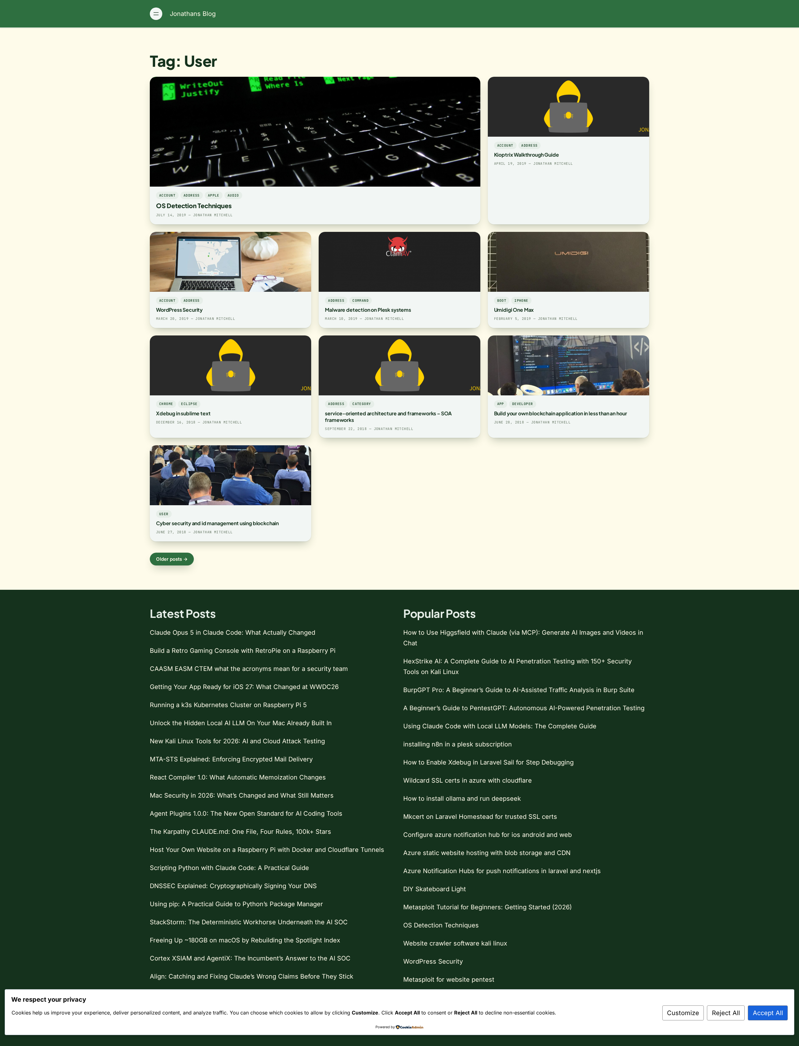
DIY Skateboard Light (434, 889)
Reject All (726, 1013)
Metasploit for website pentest (448, 979)
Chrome (166, 404)
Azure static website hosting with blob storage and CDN (487, 853)
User (164, 514)
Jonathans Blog (193, 13)
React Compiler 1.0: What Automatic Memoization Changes (238, 777)
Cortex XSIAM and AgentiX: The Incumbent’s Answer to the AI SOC (250, 958)
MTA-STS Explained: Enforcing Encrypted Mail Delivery (231, 759)
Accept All (768, 1013)
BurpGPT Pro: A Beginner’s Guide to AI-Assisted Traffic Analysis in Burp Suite (519, 690)
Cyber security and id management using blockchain (217, 523)
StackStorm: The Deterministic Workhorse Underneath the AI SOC (249, 922)
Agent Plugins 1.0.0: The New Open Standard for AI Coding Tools (246, 813)
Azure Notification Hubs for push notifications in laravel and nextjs (502, 871)
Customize (683, 1013)
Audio (233, 195)
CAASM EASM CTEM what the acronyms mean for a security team (249, 668)
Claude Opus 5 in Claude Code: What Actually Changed (232, 632)
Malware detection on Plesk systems (368, 309)
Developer (522, 404)
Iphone (521, 300)
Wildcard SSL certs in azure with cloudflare (467, 780)
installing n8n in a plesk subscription (457, 744)
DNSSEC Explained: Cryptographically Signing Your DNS (233, 886)
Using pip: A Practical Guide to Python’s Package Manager (236, 904)
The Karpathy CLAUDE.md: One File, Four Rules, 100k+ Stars (240, 831)
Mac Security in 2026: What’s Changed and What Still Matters (242, 795)
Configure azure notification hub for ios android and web (487, 834)
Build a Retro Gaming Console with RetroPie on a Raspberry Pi (243, 650)
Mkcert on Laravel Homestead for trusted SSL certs (480, 816)
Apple (213, 195)
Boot (502, 300)
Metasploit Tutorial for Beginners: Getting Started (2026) (487, 907)
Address (192, 195)
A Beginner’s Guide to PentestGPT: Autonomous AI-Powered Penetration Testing (524, 708)
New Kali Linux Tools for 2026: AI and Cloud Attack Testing (237, 741)
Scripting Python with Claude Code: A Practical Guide (229, 868)
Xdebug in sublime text (183, 413)
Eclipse (189, 404)
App (500, 404)
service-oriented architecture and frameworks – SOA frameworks (388, 416)
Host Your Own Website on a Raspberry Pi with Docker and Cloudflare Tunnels (267, 849)
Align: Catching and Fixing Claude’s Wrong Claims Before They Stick (251, 976)
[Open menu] (156, 13)
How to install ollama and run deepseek (462, 798)
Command (360, 300)
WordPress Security (179, 309)
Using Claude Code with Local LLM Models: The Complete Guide (499, 726)
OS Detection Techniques (193, 205)
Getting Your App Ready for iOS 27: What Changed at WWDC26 (244, 687)
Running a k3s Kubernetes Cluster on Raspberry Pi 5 (228, 705)
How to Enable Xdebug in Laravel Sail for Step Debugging (488, 762)
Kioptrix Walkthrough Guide (526, 154)
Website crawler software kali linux (455, 943)
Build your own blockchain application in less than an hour (560, 413)
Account (167, 195)
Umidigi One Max (514, 309)
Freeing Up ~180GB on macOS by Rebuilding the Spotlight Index (245, 940)
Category (361, 404)
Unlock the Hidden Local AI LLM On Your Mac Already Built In (241, 723)
